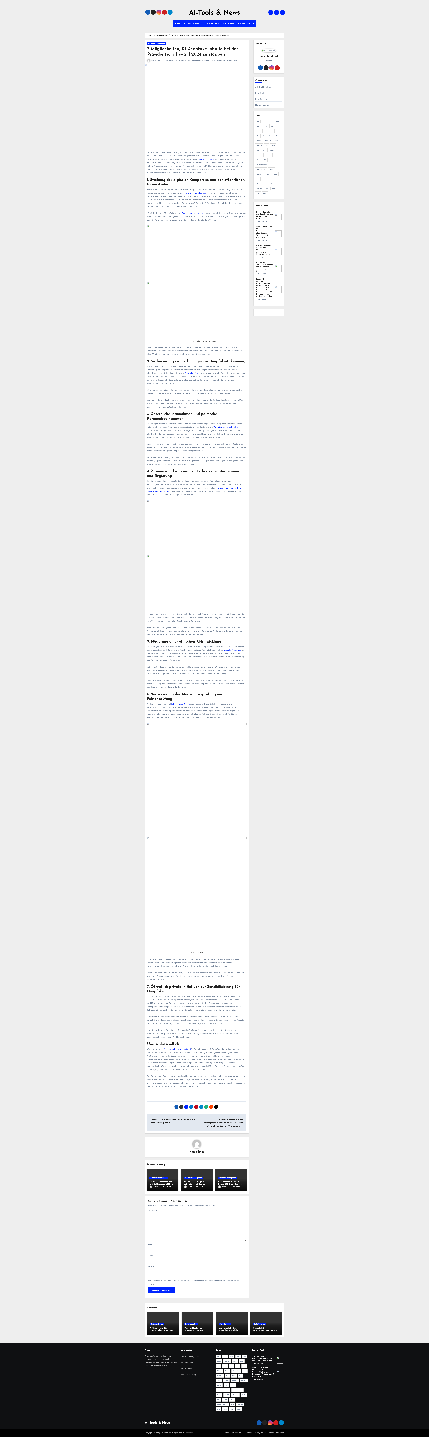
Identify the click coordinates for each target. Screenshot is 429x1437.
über (265, 193)
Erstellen (267, 140)
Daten (273, 126)
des (278, 131)
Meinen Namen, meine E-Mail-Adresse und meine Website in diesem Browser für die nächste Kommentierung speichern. (193, 1282)
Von (272, 184)
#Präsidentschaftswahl (223, 60)
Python (267, 174)
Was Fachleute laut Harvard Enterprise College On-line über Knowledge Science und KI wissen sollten (263, 1372)
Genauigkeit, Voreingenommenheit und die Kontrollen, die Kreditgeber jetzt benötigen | (264, 267)
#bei (178, 60)
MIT (265, 160)
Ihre (273, 145)
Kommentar (153, 1210)
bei (277, 121)
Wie (267, 188)
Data (265, 126)
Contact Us (236, 1433)
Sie (258, 179)
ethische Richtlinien (232, 650)
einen (278, 136)
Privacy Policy (260, 1433)
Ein (264, 136)
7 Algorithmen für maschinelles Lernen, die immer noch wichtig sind (161, 1330)
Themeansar (187, 1433)
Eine (270, 136)
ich (267, 145)
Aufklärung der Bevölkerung (193, 193)
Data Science (228, 23)
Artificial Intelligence (193, 23)
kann (272, 150)
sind (264, 179)
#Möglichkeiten (208, 60)
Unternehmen (262, 184)
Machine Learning (246, 23)
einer (259, 140)
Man (258, 160)
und (271, 179)
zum (273, 188)
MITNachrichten (262, 164)
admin (157, 60)
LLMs (277, 155)
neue (271, 169)
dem (258, 131)
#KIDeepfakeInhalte (193, 60)
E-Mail (151, 1255)
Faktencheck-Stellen (180, 704)
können (259, 155)
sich (275, 174)
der (272, 131)
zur (258, 193)
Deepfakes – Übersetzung (193, 213)
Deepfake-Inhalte (206, 159)
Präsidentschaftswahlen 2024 (177, 1049)
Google (259, 145)
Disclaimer (247, 1433)
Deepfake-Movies (193, 373)
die (258, 136)
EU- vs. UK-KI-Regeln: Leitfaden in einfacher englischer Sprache (194, 1184)
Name (151, 1244)
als (258, 121)
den (265, 131)
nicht (259, 174)
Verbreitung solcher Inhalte (225, 427)
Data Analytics (212, 23)
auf (264, 121)
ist (258, 150)
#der (182, 60)
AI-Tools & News (214, 13)
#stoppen (238, 60)
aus (271, 121)
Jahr (264, 150)
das (258, 126)
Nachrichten (261, 169)
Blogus (175, 1433)
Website (151, 1266)
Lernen (268, 155)
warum (259, 188)
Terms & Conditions (276, 1433)
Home (177, 23)
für (276, 140)
